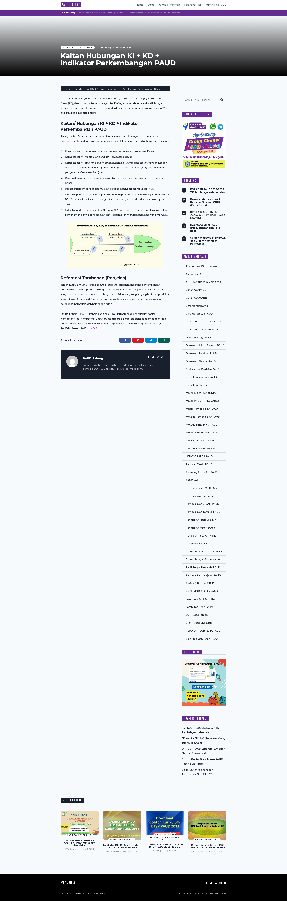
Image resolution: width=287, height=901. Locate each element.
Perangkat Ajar (192, 4)
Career (223, 893)
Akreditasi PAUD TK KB (199, 274)
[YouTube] (225, 883)
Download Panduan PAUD (201, 353)
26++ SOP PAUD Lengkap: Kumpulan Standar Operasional (84, 13)
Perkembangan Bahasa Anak (203, 559)
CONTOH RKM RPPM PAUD (202, 329)
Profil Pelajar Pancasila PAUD (203, 567)
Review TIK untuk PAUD (200, 583)
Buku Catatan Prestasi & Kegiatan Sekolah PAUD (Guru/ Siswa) (205, 202)
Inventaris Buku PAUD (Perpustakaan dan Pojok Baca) (205, 227)
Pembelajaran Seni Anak (200, 496)
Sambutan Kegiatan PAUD (201, 607)
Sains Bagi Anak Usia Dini (200, 599)
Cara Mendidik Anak (197, 305)
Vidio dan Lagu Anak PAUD (202, 638)
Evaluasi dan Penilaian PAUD (202, 369)
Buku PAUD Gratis (196, 297)
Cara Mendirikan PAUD (199, 313)
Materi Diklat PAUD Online (201, 393)
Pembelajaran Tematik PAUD (203, 511)
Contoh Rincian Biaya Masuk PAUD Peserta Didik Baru (143, 13)
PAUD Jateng (105, 47)
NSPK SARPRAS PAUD (199, 456)
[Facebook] (206, 883)
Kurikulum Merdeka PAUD (201, 377)
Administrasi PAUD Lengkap (202, 266)
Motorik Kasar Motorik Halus (203, 448)
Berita (151, 4)
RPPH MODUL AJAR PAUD (202, 591)
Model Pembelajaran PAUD (202, 432)
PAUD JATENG (71, 4)
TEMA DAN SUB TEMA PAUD (203, 630)
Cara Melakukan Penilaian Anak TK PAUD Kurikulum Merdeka (80, 843)
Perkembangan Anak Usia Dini (204, 551)
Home (139, 4)
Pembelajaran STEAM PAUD (202, 504)
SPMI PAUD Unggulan (199, 622)
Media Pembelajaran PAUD (202, 408)
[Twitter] (211, 883)
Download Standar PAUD (201, 361)
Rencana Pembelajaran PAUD (203, 575)
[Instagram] (220, 883)
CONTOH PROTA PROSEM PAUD (205, 321)
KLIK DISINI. (94, 328)
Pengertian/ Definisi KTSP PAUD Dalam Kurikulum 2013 (207, 846)
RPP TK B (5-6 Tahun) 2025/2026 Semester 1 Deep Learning (207, 215)
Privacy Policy (200, 893)
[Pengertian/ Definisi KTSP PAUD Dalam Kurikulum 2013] (207, 825)
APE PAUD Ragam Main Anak (203, 282)
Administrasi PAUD (216, 4)
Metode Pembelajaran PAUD (203, 416)
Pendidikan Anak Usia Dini (201, 519)
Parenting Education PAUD (202, 472)
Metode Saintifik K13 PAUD (201, 424)
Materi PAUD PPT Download (202, 400)
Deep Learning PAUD (198, 337)
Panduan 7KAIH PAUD (199, 464)
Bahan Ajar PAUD (196, 290)
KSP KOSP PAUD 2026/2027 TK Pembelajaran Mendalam (208, 191)
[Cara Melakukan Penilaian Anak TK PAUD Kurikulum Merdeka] (80, 823)
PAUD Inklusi (193, 480)
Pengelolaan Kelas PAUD (200, 543)
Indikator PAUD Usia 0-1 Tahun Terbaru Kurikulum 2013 (122, 846)
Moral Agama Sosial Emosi (201, 440)
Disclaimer (187, 893)
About (177, 893)
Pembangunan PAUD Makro (202, 488)
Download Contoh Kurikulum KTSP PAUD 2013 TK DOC (165, 845)
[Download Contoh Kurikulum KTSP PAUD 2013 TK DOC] (165, 823)
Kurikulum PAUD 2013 (77, 47)
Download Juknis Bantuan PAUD (205, 345)
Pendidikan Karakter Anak (201, 527)
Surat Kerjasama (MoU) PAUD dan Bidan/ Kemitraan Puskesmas (208, 240)
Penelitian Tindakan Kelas (201, 535)
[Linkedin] (216, 883)
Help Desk (213, 893)
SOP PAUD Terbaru (197, 615)
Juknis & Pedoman (169, 4)
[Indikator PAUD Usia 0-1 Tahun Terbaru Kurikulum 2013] (122, 825)
